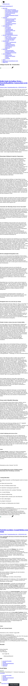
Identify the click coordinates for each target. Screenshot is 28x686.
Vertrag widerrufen (14, 684)
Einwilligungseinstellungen (8, 663)
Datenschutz (5, 664)
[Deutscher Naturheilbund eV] (6, 6)
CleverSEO (2, 673)
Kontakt (4, 662)
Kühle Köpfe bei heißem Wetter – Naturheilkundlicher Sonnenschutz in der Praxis (14, 82)
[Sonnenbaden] (6, 517)
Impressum (5, 665)
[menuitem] (15, 12)
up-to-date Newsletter (7, 661)
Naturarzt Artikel (3, 87)
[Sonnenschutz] (6, 68)
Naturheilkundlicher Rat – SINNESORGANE (17, 87)
